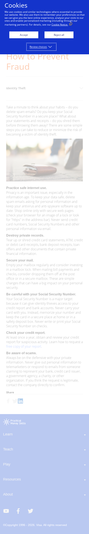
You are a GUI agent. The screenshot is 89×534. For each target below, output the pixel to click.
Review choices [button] (38, 47)
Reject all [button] (59, 35)
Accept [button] (24, 35)
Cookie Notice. (60, 24)
